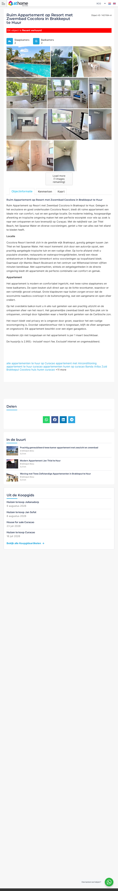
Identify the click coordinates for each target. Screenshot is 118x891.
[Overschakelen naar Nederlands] (109, 3)
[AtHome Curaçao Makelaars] (60, 3)
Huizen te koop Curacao (21, 532)
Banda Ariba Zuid (96, 366)
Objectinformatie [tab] (22, 191)
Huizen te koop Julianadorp (23, 502)
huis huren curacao (43, 369)
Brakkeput (12, 369)
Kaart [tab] (61, 191)
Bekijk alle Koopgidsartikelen (24, 543)
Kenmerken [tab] (45, 191)
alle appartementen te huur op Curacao (30, 363)
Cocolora (25, 369)
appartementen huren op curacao (64, 366)
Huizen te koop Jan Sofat (21, 512)
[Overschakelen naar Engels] (114, 3)
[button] (46, 419)
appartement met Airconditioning (76, 363)
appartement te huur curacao (24, 366)
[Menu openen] (3, 3)
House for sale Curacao (20, 522)
